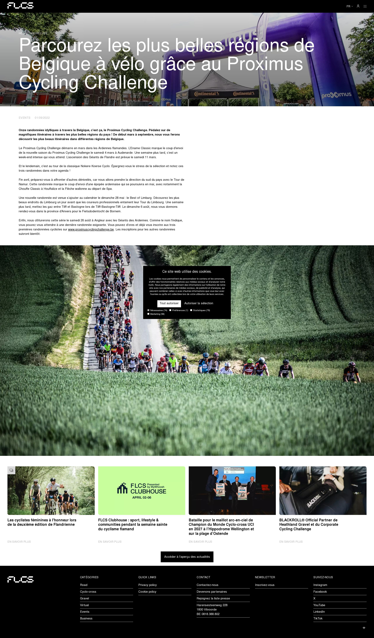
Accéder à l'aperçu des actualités (187, 557)
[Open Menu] (365, 6)
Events (84, 612)
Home (23, 33)
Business (86, 618)
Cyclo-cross (88, 592)
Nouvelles (38, 33)
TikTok (317, 618)
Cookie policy (147, 592)
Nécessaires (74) (158, 310)
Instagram (320, 585)
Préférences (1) (180, 310)
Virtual (84, 605)
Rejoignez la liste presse (213, 598)
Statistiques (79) (201, 310)
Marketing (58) (157, 314)
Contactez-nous (207, 585)
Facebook (320, 592)
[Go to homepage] (20, 6)
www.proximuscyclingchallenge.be (91, 229)
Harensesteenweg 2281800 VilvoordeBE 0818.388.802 (212, 610)
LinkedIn (319, 612)
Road (83, 585)
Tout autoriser (169, 303)
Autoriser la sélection (198, 303)
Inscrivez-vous (265, 585)
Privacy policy (147, 585)
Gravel (84, 598)
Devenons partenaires (212, 592)
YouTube (319, 605)
